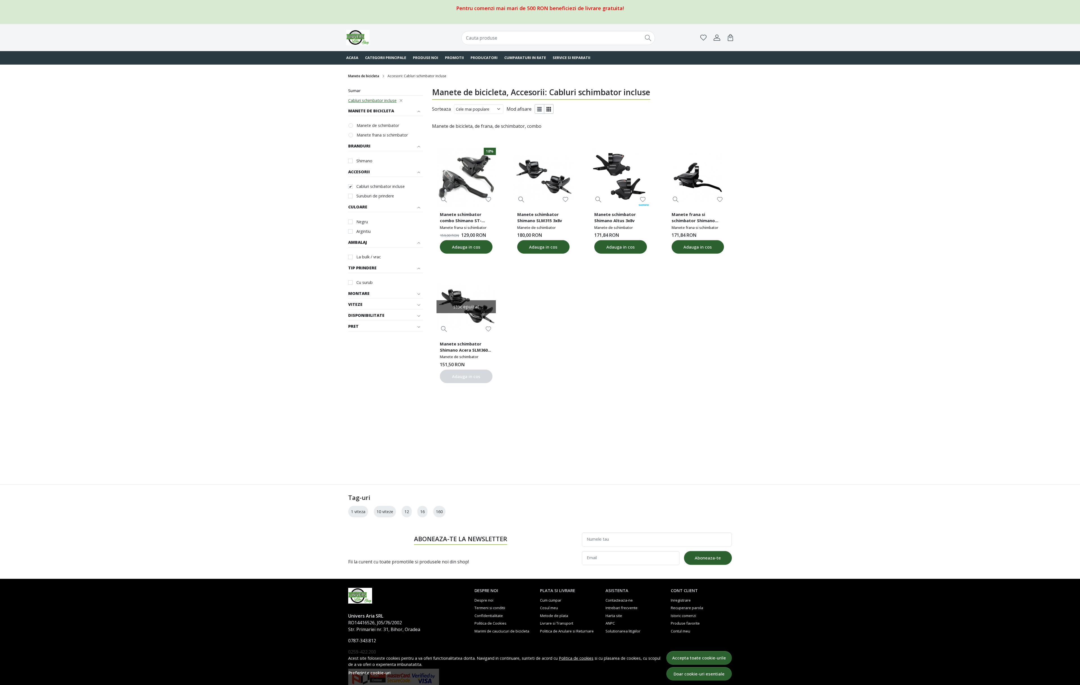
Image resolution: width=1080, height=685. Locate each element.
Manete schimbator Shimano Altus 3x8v (615, 217)
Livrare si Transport (556, 623)
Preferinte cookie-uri (369, 672)
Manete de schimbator (378, 125)
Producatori (484, 57)
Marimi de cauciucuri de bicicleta (501, 631)
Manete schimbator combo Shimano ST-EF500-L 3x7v (461, 218)
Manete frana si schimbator (382, 135)
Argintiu (363, 231)
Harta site (614, 615)
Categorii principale (385, 57)
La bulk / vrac (368, 257)
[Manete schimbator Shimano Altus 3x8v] (620, 177)
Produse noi (425, 57)
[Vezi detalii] (444, 199)
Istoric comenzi (683, 615)
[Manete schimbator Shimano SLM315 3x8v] (543, 177)
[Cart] (730, 37)
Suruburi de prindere (375, 196)
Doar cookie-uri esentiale (699, 674)
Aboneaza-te (708, 558)
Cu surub (364, 282)
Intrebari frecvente (622, 607)
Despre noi (483, 600)
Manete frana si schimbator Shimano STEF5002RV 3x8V (693, 218)
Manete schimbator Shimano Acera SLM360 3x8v (464, 347)
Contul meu (680, 631)
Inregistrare (681, 600)
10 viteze (385, 511)
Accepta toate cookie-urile (699, 658)
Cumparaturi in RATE (525, 57)
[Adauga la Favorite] (488, 199)
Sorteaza (441, 109)
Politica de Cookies (490, 623)
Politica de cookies (576, 658)
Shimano (364, 160)
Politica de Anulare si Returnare (567, 631)
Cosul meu (549, 607)
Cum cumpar (550, 600)
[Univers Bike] (381, 37)
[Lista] (539, 109)
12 (406, 511)
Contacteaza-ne (619, 600)
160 (439, 511)
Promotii (454, 57)
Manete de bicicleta (363, 76)
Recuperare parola (687, 607)
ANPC (610, 623)
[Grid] (549, 109)
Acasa (352, 57)
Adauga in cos (466, 247)
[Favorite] (703, 37)
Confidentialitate (488, 615)
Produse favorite (685, 623)
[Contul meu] (717, 37)
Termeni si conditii (489, 607)
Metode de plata (554, 615)
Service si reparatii (571, 57)
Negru (362, 221)
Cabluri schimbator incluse (372, 100)
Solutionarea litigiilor (623, 631)
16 (422, 511)
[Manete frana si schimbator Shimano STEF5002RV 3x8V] (697, 177)
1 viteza (358, 511)
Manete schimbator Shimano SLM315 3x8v (539, 217)
